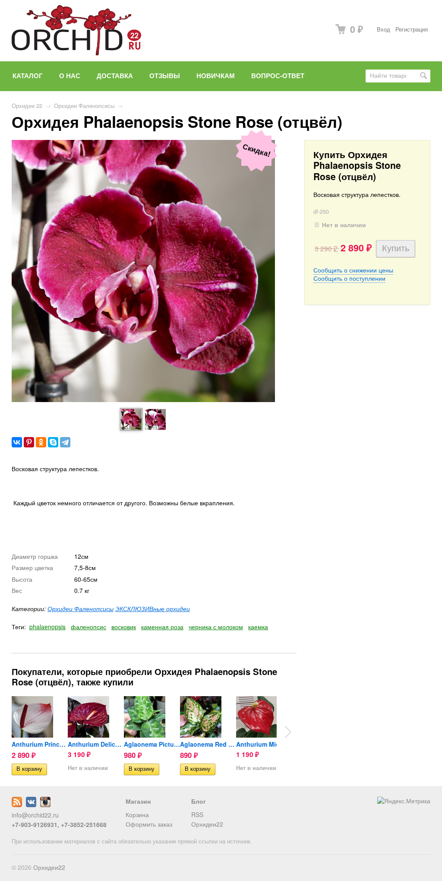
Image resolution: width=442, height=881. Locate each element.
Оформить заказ (149, 824)
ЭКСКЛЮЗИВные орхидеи (152, 608)
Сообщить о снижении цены (353, 270)
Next (288, 732)
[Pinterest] (29, 442)
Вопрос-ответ (277, 75)
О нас (69, 75)
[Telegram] (65, 442)
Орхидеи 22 (27, 106)
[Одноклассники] (41, 442)
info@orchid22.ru (35, 815)
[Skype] (53, 442)
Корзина (137, 814)
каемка (258, 626)
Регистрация (411, 29)
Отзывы (164, 75)
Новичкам (215, 75)
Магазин (138, 801)
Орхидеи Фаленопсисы (84, 106)
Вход (383, 29)
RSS (197, 814)
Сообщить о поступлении (349, 278)
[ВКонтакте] (17, 442)
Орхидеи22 (207, 824)
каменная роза (162, 626)
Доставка (115, 75)
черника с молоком (216, 626)
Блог (198, 801)
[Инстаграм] (45, 804)
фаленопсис (88, 626)
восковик (123, 626)
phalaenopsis (47, 626)
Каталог (28, 75)
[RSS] (17, 804)
